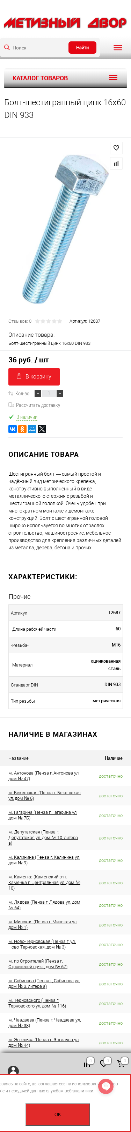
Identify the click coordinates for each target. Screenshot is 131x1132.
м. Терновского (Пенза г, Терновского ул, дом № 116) (37, 1003)
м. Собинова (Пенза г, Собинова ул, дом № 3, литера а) (44, 983)
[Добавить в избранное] (116, 148)
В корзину (38, 376)
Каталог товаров (40, 78)
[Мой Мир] (32, 429)
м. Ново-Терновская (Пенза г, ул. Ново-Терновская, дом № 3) (42, 944)
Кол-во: (22, 393)
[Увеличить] (65, 229)
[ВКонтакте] (12, 429)
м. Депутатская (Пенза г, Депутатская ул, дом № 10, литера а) (43, 837)
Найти (82, 47)
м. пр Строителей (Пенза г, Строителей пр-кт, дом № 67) (37, 963)
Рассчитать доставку (38, 404)
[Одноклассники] (22, 429)
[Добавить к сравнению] (116, 163)
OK (57, 1114)
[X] (42, 429)
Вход (13, 1071)
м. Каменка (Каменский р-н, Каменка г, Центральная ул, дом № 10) (44, 882)
